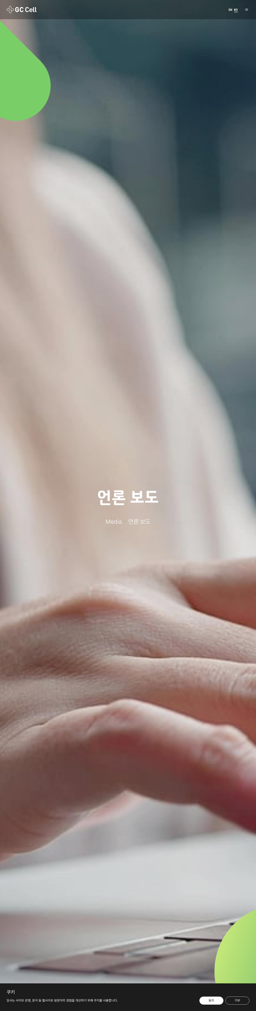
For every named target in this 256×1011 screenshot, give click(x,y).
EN (230, 9)
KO (236, 9)
